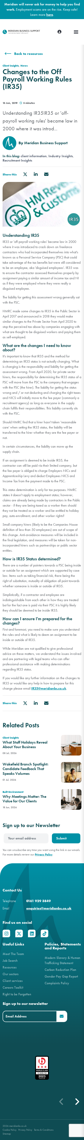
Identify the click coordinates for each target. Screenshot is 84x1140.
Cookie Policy (10, 1129)
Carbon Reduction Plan (60, 970)
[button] (76, 1101)
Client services (13, 981)
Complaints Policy (57, 983)
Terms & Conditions (43, 1129)
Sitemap (7, 1133)
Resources (10, 967)
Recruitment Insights (17, 160)
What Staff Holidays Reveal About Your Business (25, 744)
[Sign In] (59, 31)
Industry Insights (60, 156)
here (49, 15)
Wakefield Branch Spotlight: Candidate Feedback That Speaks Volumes (25, 769)
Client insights (11, 65)
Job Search (10, 960)
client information (34, 156)
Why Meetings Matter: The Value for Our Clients (24, 799)
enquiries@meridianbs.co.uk (49, 908)
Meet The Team (13, 954)
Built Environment (13, 791)
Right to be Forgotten (17, 994)
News (24, 65)
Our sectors (11, 974)
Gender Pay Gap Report (61, 976)
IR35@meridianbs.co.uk (48, 688)
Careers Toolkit (13, 987)
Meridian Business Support (46, 143)
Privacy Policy (44, 854)
